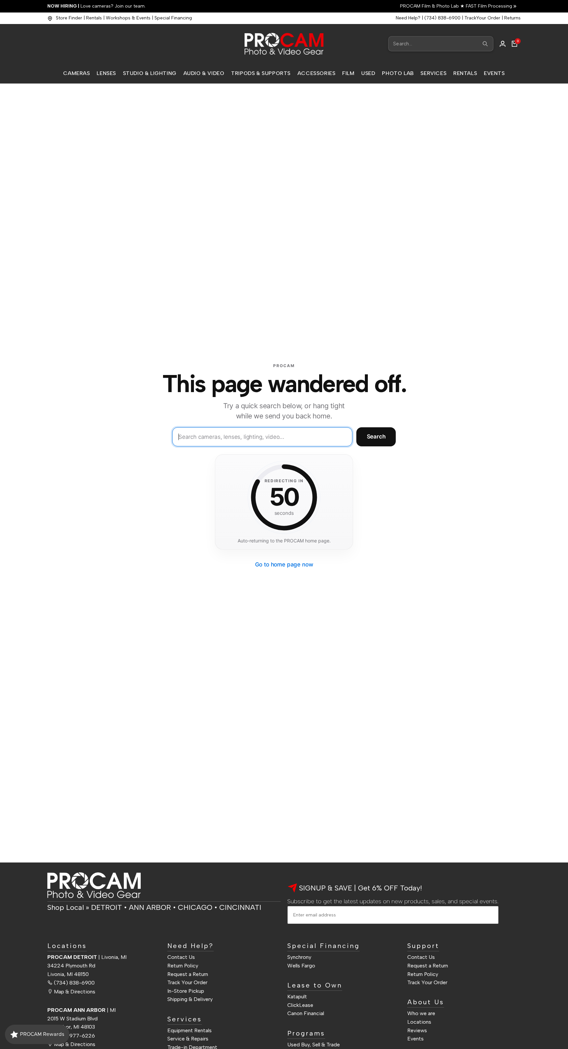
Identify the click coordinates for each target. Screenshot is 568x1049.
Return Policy (182, 965)
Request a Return (187, 974)
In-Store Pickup (185, 991)
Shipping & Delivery (190, 999)
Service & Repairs (187, 1039)
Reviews (417, 1030)
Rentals (94, 18)
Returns (512, 18)
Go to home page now (284, 564)
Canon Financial (305, 1013)
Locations (419, 1022)
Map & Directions (74, 991)
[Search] (485, 44)
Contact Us (181, 957)
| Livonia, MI (87, 957)
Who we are (421, 1013)
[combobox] (440, 43)
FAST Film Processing (488, 6)
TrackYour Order (482, 18)
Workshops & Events (128, 18)
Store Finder (69, 18)
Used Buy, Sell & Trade (313, 1044)
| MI (81, 1010)
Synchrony (299, 957)
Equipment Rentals (189, 1030)
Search (376, 436)
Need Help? (408, 18)
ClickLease (300, 1005)
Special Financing (173, 18)
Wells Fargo (301, 965)
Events (415, 1039)
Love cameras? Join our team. (96, 6)
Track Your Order (187, 982)
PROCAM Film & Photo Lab (430, 6)
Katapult (297, 996)
